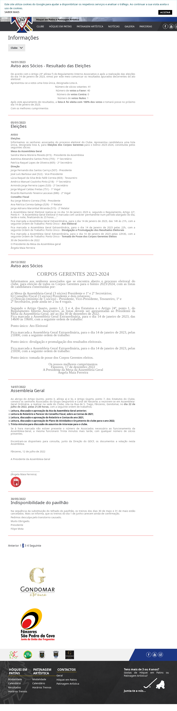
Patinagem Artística (90, 26)
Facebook (165, 26)
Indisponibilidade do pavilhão (39, 502)
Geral (60, 675)
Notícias (114, 26)
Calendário (14, 683)
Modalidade (15, 679)
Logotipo (19, 18)
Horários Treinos (17, 691)
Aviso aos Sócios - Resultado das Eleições (51, 65)
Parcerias (145, 26)
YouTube (171, 26)
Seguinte (35, 545)
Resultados (14, 687)
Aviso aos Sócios (27, 265)
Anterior (13, 545)
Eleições (19, 126)
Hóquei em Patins (60, 26)
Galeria (129, 26)
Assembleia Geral (27, 390)
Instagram (160, 654)
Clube (40, 26)
